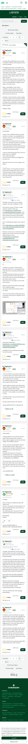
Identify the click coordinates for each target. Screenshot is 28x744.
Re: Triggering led (7, 50)
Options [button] (22, 52)
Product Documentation (13, 720)
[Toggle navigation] (7, 3)
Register (14, 16)
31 (7, 116)
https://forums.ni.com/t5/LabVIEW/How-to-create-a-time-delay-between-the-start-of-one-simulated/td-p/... (14, 227)
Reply (22, 114)
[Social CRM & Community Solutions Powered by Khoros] (14, 674)
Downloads (4, 720)
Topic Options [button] (5, 25)
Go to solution (12, 45)
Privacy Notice (7, 731)
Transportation (6, 698)
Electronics (11, 694)
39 (7, 600)
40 (7, 652)
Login (20, 16)
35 (7, 359)
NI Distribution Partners (7, 703)
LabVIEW (20, 8)
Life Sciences (10, 696)
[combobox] (10, 21)
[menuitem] (21, 3)
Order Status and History (18, 703)
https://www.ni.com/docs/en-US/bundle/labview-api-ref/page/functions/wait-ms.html (11, 238)
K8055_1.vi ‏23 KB (10, 474)
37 (7, 484)
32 (7, 185)
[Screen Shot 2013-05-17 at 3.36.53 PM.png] (14, 307)
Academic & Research (6, 693)
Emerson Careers (21, 712)
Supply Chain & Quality (13, 714)
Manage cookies (14, 741)
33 (7, 249)
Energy (16, 694)
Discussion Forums (16, 6)
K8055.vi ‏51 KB (9, 408)
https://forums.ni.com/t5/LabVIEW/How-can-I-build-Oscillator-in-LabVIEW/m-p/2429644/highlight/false (14, 345)
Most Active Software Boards (8, 8)
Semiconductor (18, 696)
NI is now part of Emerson (7, 712)
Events (21, 714)
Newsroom (5, 714)
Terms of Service (14, 705)
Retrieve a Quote (6, 705)
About (15, 712)
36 (7, 418)
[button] (4, 114)
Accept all (14, 738)
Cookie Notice (16, 731)
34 (7, 325)
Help (25, 16)
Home (2, 6)
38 (7, 534)
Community (8, 6)
